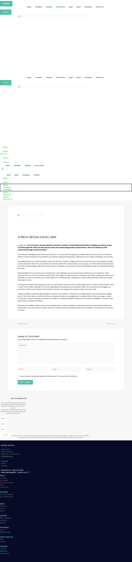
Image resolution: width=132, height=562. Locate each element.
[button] (6, 3)
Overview (3, 549)
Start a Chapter (5, 518)
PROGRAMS (88, 7)
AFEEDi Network (5, 532)
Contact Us (4, 487)
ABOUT (29, 7)
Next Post (112, 324)
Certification (4, 553)
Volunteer (3, 520)
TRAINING (49, 7)
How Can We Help (6, 497)
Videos (2, 508)
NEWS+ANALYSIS (6, 537)
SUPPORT (37, 175)
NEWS (71, 7)
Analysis (3, 542)
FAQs (2, 485)
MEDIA (79, 7)
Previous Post (21, 324)
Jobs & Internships (6, 483)
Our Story (3, 478)
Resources (4, 506)
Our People (4, 480)
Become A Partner (6, 494)
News (2, 539)
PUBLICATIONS (60, 7)
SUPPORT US (100, 7)
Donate (2, 523)
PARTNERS (38, 7)
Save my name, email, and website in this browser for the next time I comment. (48, 376)
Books (2, 511)
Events (2, 530)
